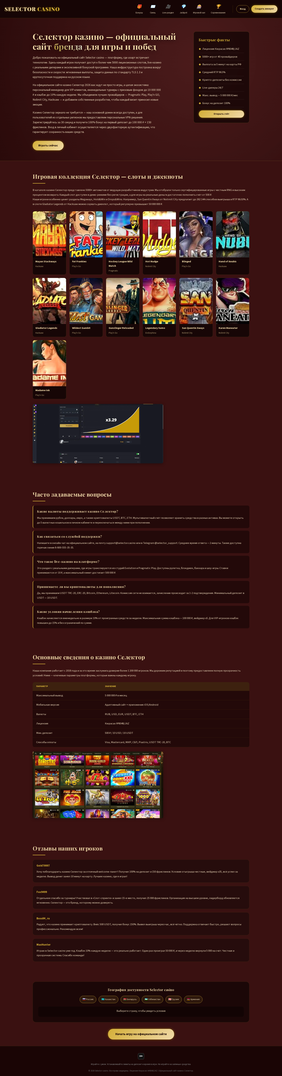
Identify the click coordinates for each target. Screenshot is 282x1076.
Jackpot (183, 9)
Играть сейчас (48, 145)
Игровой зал (199, 9)
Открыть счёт (221, 114)
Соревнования (218, 9)
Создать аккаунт (264, 8)
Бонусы (139, 9)
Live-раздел (168, 9)
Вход (243, 9)
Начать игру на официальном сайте (141, 1034)
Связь (153, 9)
